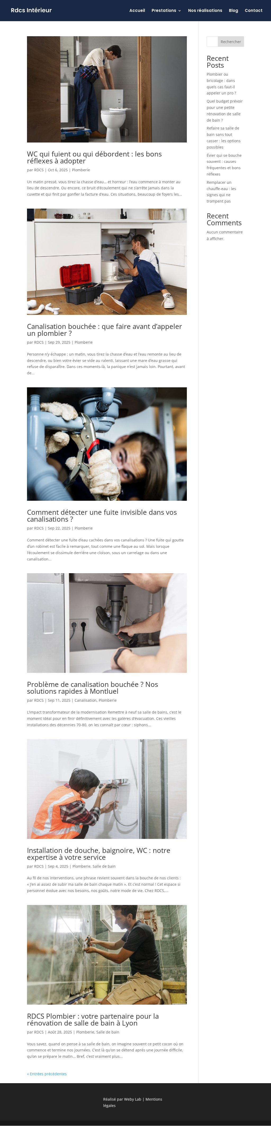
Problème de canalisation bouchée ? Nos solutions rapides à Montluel (92, 687)
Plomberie (81, 169)
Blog (233, 11)
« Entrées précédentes (47, 1073)
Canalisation (86, 700)
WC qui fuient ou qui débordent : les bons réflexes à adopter (94, 157)
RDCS (39, 169)
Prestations (164, 11)
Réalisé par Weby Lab (122, 1099)
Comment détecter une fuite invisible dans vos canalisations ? (102, 515)
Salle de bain (104, 866)
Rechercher (231, 41)
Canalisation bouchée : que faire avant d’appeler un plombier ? (104, 329)
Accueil (137, 11)
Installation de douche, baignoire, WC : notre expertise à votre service (98, 853)
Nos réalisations (205, 11)
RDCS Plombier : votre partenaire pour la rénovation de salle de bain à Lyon (93, 1019)
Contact (254, 11)
